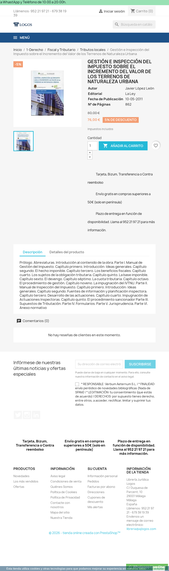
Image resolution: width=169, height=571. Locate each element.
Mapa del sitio (60, 512)
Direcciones (96, 492)
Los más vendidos (25, 481)
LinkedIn (36, 415)
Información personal (102, 476)
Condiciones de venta (65, 481)
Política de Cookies (63, 492)
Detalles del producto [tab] (66, 252)
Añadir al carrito (123, 145)
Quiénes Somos (61, 487)
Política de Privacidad (65, 497)
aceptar (159, 568)
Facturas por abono (101, 487)
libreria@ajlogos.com (141, 529)
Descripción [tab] (32, 252)
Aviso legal (57, 476)
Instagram (27, 415)
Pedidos (93, 481)
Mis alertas (95, 507)
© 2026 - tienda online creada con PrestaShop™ (84, 533)
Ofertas (18, 487)
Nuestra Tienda (61, 518)
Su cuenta (97, 468)
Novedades (21, 476)
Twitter (18, 415)
